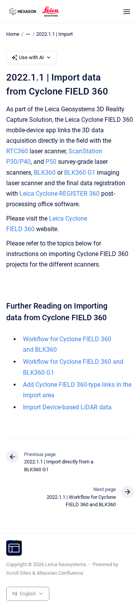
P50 (51, 161)
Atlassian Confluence (60, 573)
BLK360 (45, 172)
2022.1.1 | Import (54, 34)
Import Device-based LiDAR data (67, 407)
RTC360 (17, 151)
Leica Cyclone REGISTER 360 (59, 193)
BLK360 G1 (79, 172)
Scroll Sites (18, 573)
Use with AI (31, 57)
